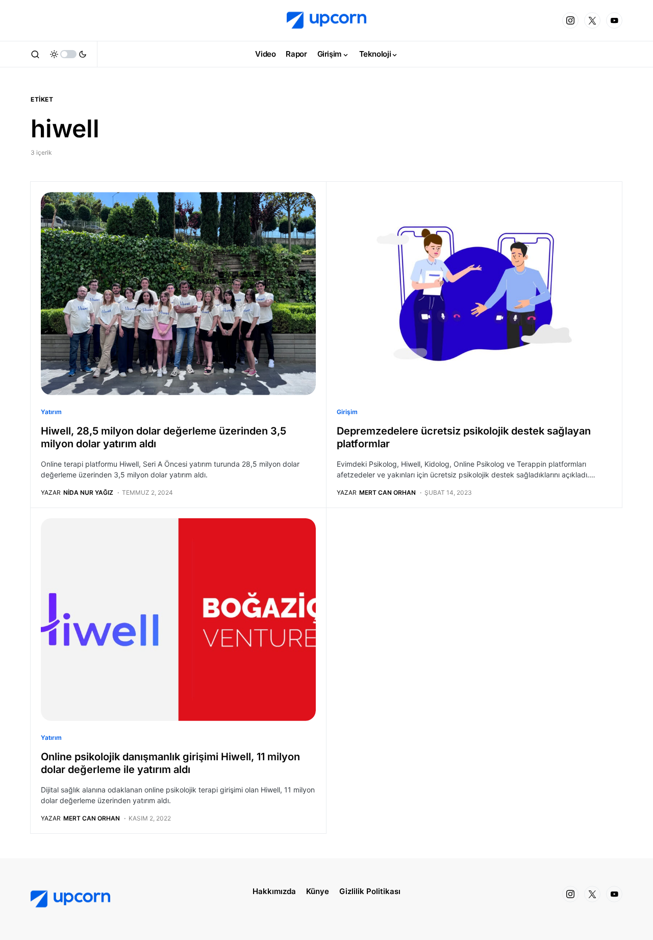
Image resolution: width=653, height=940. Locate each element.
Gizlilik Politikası (369, 891)
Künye (317, 891)
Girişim (347, 412)
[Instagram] (570, 20)
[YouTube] (614, 20)
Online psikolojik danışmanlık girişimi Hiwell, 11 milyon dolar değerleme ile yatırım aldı (170, 763)
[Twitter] (592, 20)
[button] (35, 54)
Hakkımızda (274, 891)
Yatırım (51, 412)
